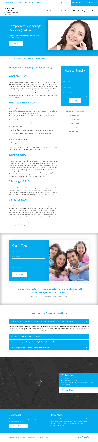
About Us (49, 11)
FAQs (83, 11)
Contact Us (90, 11)
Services (56, 11)
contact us (32, 219)
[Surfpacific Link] (83, 437)
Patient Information (74, 11)
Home (10, 58)
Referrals (63, 11)
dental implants (29, 123)
